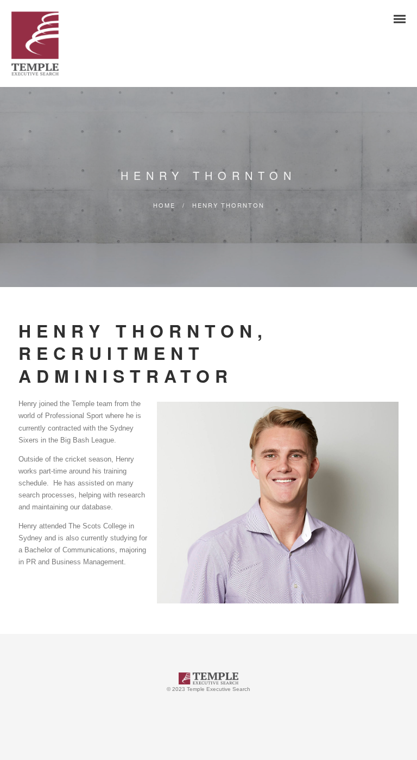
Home (164, 205)
